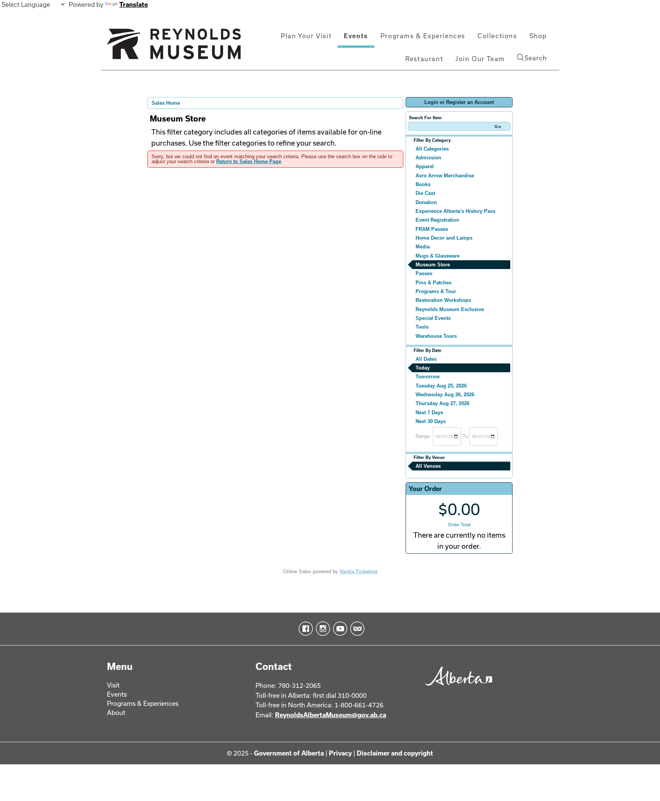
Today (423, 368)
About (116, 712)
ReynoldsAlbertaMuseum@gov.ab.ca (330, 714)
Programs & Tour (436, 291)
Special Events (433, 318)
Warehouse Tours (436, 336)
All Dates (426, 359)
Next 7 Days (429, 412)
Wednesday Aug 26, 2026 (445, 394)
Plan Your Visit (306, 35)
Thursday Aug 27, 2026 (442, 403)
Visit (113, 685)
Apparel (425, 166)
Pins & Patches (433, 282)
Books (423, 184)
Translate (133, 4)
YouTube (338, 628)
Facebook (304, 628)
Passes (424, 273)
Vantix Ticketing (358, 571)
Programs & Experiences (422, 35)
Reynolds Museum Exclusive (450, 309)
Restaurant (424, 58)
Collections (497, 35)
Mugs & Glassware (437, 256)
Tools (422, 327)
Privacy (340, 753)
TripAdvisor (355, 628)
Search (535, 58)
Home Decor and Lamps (444, 238)
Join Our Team (480, 58)
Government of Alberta (289, 753)
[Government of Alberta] (456, 688)
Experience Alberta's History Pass (455, 211)
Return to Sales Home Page (248, 161)
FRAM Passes (432, 229)
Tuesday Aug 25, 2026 (441, 386)
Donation (426, 202)
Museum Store (433, 265)
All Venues (428, 466)
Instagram (321, 628)
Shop (538, 35)
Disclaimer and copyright (395, 753)
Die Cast (425, 193)
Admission (428, 158)
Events (356, 35)
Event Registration (437, 220)
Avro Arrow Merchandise (445, 175)
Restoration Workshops (443, 300)
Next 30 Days (431, 421)
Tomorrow (428, 376)
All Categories (432, 149)
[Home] (174, 47)
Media (423, 247)
